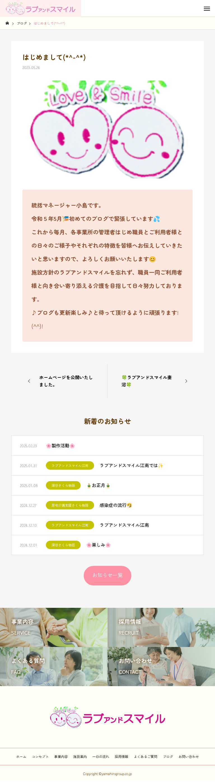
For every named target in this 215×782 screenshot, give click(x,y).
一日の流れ (100, 756)
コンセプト (40, 756)
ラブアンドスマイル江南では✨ (131, 465)
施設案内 (80, 756)
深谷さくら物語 (63, 485)
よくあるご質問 (145, 756)
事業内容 (61, 756)
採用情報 (121, 756)
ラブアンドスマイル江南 (70, 465)
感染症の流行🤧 (116, 505)
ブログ (168, 756)
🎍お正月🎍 (98, 485)
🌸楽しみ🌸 (98, 544)
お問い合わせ (189, 756)
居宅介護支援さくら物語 (70, 505)
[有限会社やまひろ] (40, 8)
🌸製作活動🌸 (60, 445)
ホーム (21, 756)
